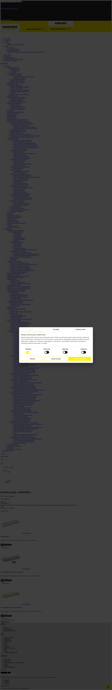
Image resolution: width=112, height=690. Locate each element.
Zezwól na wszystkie (80, 358)
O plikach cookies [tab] (80, 329)
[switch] (46, 352)
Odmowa (32, 358)
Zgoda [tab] (31, 329)
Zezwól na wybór (56, 358)
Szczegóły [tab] (56, 329)
